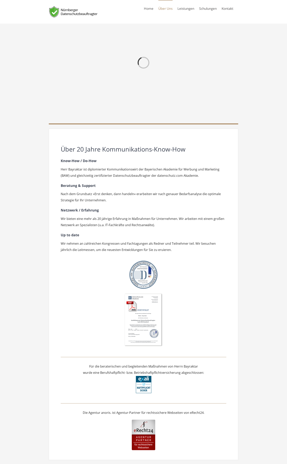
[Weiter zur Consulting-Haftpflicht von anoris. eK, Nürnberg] (144, 379)
